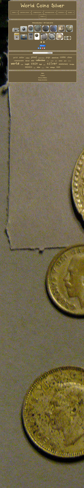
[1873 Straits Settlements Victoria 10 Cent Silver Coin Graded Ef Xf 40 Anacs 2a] (17, 39)
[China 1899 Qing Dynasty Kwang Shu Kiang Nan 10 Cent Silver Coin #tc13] (45, 31)
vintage (52, 67)
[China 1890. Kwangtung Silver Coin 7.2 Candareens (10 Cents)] (37, 39)
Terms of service (42, 80)
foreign (72, 64)
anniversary (63, 64)
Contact (42, 75)
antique (28, 58)
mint (32, 60)
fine (34, 67)
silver (52, 63)
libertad (27, 60)
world (15, 63)
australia (41, 58)
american (55, 58)
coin (34, 63)
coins (63, 57)
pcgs (48, 57)
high (40, 64)
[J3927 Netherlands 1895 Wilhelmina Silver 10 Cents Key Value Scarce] (23, 31)
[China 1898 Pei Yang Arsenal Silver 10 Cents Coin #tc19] (31, 31)
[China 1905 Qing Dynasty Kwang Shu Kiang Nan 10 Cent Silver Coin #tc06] (38, 31)
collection (40, 60)
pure (65, 60)
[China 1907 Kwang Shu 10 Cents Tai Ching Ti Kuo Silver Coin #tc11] (53, 31)
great (44, 64)
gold (15, 58)
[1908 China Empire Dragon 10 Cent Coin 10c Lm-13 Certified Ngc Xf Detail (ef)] (59, 39)
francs (43, 67)
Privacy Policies (42, 77)
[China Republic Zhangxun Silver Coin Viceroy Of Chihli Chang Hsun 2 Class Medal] (61, 31)
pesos (48, 60)
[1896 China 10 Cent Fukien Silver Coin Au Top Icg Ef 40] (24, 39)
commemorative (19, 60)
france (69, 60)
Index (42, 73)
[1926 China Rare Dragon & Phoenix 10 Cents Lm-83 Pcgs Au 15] (31, 39)
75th (47, 67)
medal (52, 60)
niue (38, 67)
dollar (21, 57)
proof (34, 57)
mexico (28, 66)
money (60, 60)
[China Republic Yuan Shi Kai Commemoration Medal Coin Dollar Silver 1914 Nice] (52, 39)
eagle (27, 64)
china (69, 57)
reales (22, 64)
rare (58, 67)
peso (56, 60)
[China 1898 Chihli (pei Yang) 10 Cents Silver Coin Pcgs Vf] (67, 39)
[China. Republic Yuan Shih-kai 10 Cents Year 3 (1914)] (44, 39)
